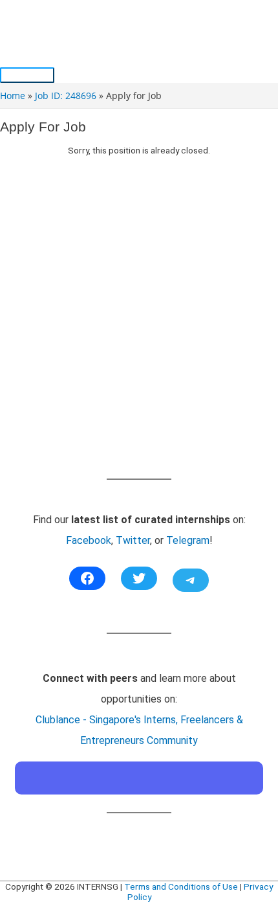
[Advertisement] (139, 330)
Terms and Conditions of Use (181, 886)
